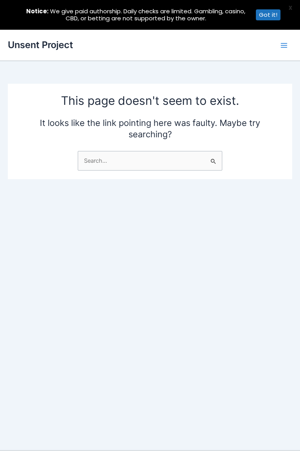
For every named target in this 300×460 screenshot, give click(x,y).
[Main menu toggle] (284, 45)
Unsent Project (40, 44)
